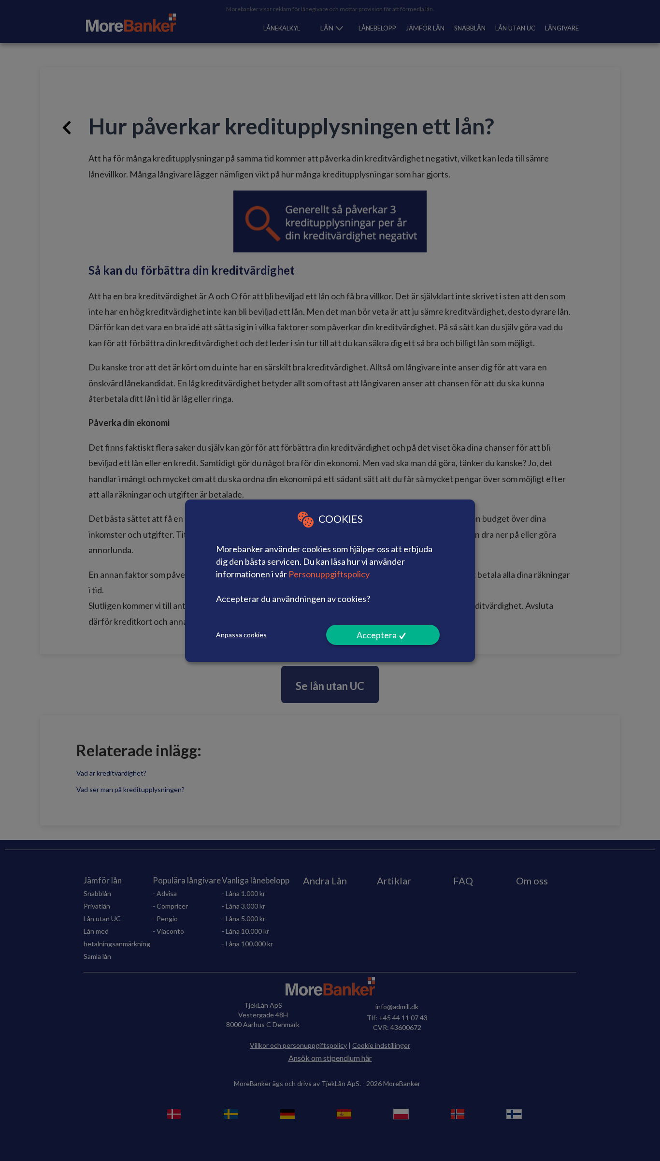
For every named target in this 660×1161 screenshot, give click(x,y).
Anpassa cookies (241, 635)
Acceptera (377, 635)
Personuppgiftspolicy (329, 573)
